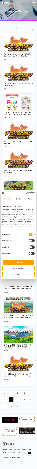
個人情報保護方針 (7, 449)
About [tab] (30, 199)
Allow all (18, 262)
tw (25, 453)
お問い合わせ (17, 449)
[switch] (32, 240)
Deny (18, 274)
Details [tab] (18, 199)
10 (4, 406)
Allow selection (18, 268)
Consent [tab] (7, 199)
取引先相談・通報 (26, 449)
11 (11, 406)
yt (29, 453)
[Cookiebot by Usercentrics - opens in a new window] (26, 193)
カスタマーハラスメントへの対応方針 (12, 452)
